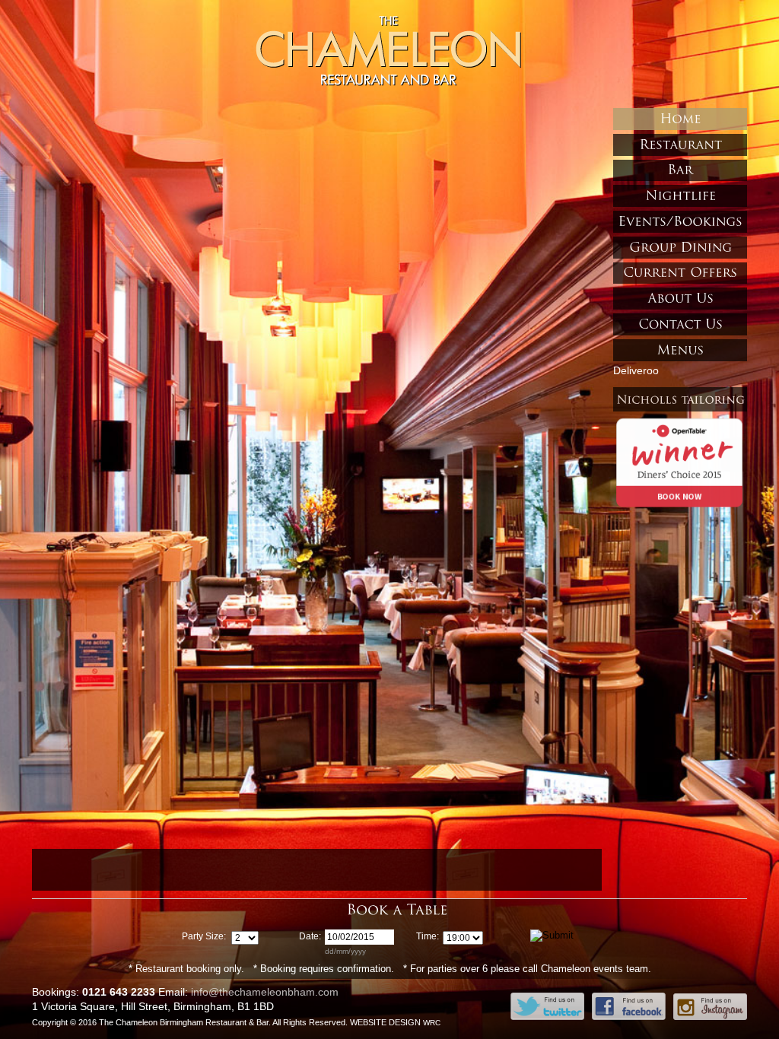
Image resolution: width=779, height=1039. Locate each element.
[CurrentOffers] (680, 273)
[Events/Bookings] (680, 222)
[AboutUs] (680, 299)
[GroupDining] (680, 248)
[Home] (680, 119)
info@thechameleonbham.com (265, 992)
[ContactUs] (680, 324)
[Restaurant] (680, 145)
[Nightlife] (680, 196)
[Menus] (680, 350)
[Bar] (680, 171)
